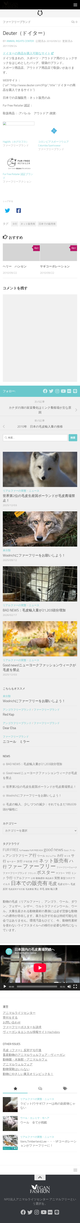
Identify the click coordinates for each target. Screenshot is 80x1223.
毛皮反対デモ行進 (16, 889)
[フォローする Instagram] (57, 391)
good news (53, 849)
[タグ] (64, 1089)
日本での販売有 (47, 223)
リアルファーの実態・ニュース (21, 490)
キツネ (67, 856)
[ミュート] (69, 986)
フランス (32, 873)
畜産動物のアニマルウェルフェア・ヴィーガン (34, 1055)
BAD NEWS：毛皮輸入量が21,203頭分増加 (34, 610)
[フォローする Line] (75, 391)
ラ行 (9, 878)
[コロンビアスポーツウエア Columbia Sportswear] (54, 131)
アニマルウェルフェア (18, 1064)
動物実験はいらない (16, 1069)
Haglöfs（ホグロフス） (16, 141)
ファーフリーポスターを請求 (22, 1027)
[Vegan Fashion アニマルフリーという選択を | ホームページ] (12, 4)
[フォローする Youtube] (63, 391)
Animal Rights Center (20, 41)
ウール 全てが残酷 (33, 1122)
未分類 (7, 550)
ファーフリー (39, 866)
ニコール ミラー (16, 742)
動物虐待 (40, 878)
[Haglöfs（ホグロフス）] (18, 131)
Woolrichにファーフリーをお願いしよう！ (34, 555)
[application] (40, 967)
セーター (11, 861)
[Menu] (75, 4)
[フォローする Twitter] (51, 391)
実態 (57, 878)
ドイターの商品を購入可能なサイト (26, 53)
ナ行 (35, 861)
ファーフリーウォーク (67, 867)
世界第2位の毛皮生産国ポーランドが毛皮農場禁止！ (41, 786)
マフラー (60, 873)
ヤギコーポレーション (55, 266)
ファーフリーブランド (17, 22)
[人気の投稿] (15, 1089)
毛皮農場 (29, 889)
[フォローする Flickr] (69, 391)
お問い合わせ (12, 1022)
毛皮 (52, 883)
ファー (15, 866)
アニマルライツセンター (19, 1013)
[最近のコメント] (40, 1089)
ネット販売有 (28, 223)
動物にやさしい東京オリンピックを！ (28, 1074)
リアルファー (21, 878)
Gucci (66, 850)
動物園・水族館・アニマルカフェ (25, 1059)
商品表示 (49, 878)
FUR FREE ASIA (36, 850)
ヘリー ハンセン (15, 266)
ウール (41, 855)
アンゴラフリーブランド (17, 709)
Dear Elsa (9, 728)
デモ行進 (27, 861)
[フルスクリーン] (75, 986)
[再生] (5, 986)
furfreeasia (24, 850)
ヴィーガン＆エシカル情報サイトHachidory (31, 1032)
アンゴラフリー (17, 855)
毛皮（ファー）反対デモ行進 (22, 1050)
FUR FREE (11, 849)
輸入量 (54, 889)
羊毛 (42, 889)
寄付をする (10, 1017)
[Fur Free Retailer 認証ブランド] (18, 163)
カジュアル (51, 856)
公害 (33, 878)
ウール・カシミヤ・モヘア (34, 1118)
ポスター (46, 872)
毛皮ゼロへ (64, 884)
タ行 (14, 223)
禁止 (36, 889)
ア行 (32, 855)
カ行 (60, 855)
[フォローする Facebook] (45, 391)
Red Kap (8, 714)
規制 (47, 889)
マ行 (68, 873)
